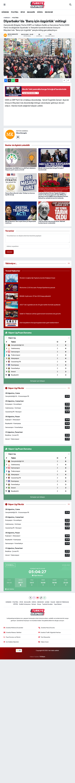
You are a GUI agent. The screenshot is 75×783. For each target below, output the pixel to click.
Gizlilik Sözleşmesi (25, 604)
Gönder (9, 252)
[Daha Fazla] (16, 80)
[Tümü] (69, 263)
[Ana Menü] (4, 5)
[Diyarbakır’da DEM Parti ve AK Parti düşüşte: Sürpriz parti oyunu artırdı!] (21, 157)
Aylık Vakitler (10, 589)
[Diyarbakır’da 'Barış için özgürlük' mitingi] (37, 58)
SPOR (23, 12)
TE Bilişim (42, 656)
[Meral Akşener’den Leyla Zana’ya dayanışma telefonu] (21, 211)
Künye (39, 604)
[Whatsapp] (44, 597)
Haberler (7, 17)
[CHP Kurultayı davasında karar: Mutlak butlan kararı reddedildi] (54, 211)
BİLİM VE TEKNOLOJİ (62, 602)
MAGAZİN (31, 12)
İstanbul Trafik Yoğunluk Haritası (51, 632)
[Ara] (70, 5)
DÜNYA (40, 12)
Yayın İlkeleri (58, 604)
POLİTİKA (14, 12)
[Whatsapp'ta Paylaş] (13, 80)
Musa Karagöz (21, 133)
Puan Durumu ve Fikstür (13, 637)
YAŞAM (52, 602)
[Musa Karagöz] (10, 134)
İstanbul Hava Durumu (48, 627)
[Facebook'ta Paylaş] (5, 80)
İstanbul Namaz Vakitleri (13, 632)
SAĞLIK (47, 602)
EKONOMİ (49, 12)
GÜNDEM (5, 12)
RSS (19, 650)
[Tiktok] (41, 597)
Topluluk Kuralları (47, 604)
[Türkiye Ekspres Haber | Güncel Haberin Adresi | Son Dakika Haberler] (37, 5)
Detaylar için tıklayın (37, 381)
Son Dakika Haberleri (12, 642)
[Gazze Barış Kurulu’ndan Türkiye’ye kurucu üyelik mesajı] (21, 182)
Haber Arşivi (45, 642)
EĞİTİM (15, 604)
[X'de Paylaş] (9, 80)
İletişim (34, 604)
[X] (30, 597)
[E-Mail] (18, 137)
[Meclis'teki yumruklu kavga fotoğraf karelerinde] (54, 157)
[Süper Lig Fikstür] (69, 388)
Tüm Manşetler (45, 637)
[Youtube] (37, 597)
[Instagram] (34, 597)
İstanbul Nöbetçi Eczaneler (14, 627)
